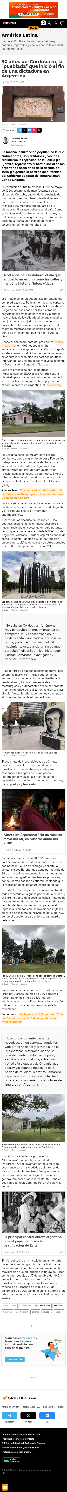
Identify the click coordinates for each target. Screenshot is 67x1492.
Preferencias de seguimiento (17, 1451)
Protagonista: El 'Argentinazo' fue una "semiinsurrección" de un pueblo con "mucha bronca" (33, 1018)
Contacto (29, 1438)
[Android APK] (11, 1461)
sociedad (58, 1305)
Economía (49, 1406)
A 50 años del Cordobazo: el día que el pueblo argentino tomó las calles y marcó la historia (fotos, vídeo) (33, 279)
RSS (37, 1447)
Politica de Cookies (35, 1443)
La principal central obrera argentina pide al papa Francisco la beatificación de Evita (33, 1241)
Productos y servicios (13, 1438)
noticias (59, 1312)
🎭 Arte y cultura (42, 1305)
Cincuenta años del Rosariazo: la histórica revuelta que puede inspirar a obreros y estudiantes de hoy (33, 494)
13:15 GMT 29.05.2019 (13, 82)
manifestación (22, 1312)
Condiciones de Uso (29, 1434)
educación (47, 1312)
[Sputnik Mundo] (10, 24)
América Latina (9, 1305)
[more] (61, 290)
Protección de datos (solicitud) (18, 1447)
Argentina (7, 1312)
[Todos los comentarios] (5, 1487)
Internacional (25, 1305)
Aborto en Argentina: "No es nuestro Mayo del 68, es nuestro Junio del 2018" (33, 839)
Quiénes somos (10, 1434)
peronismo (54, 385)
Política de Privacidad (13, 1443)
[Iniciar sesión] (49, 23)
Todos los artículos (18, 145)
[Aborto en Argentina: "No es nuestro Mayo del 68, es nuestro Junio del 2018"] (33, 810)
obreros (35, 1312)
